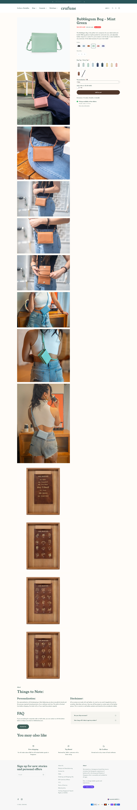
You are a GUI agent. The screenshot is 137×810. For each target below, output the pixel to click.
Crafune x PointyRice (23, 8)
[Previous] (52, 2)
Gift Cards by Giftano (64, 779)
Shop (33, 8)
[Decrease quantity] (79, 54)
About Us (60, 765)
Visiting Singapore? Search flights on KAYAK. (65, 792)
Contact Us (23, 726)
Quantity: (79, 51)
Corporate (42, 8)
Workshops (52, 8)
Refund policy (62, 788)
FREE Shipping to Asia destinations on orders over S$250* (68, 1)
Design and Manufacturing (65, 768)
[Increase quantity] (85, 54)
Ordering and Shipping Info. (66, 777)
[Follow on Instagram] (22, 799)
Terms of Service (62, 785)
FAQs (59, 774)
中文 (59, 782)
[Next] (84, 2)
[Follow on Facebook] (18, 799)
